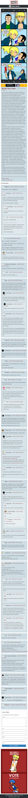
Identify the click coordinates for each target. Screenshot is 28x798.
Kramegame (8, 387)
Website (3, 736)
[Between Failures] (14, 2)
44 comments (6, 178)
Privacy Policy (20, 795)
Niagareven (7, 704)
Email (3, 732)
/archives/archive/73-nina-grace (16, 463)
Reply (22, 186)
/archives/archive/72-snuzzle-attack (10, 458)
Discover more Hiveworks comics (10, 85)
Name (3, 728)
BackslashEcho (8, 563)
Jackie (4, 90)
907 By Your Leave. (9, 88)
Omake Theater (16, 796)
